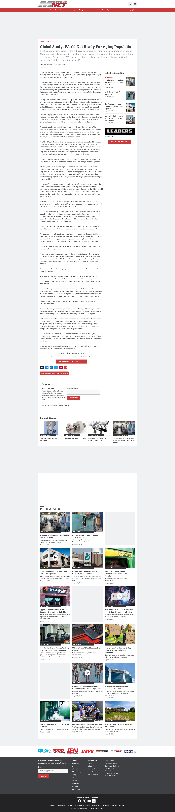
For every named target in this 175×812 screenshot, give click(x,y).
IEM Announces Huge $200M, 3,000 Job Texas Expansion (114, 106)
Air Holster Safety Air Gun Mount (113, 93)
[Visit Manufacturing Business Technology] (130, 751)
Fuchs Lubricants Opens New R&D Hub (87, 724)
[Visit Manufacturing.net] (116, 751)
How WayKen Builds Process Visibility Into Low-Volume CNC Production (54, 649)
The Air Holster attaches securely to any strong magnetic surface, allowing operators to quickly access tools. (86, 540)
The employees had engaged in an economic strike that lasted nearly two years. (119, 656)
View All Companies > (120, 142)
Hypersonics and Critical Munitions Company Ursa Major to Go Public (53, 611)
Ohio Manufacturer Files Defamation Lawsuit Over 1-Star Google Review (119, 611)
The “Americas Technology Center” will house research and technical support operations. (87, 728)
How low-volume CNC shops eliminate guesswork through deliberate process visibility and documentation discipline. (53, 655)
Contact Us (61, 805)
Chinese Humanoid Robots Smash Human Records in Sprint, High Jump (86, 687)
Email (40, 767)
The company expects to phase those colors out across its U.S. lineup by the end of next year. (87, 578)
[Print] (42, 367)
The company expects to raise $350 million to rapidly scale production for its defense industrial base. (55, 617)
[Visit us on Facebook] (79, 801)
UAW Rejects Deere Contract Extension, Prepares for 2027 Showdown (116, 573)
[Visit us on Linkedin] (94, 801)
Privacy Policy (79, 805)
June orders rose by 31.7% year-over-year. (54, 729)
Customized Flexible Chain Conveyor (97, 439)
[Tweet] (56, 367)
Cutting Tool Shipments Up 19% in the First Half (54, 725)
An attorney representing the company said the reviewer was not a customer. (119, 616)
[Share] (46, 367)
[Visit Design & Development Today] (44, 751)
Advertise (70, 805)
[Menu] (135, 4)
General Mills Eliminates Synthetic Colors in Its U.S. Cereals (114, 118)
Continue (74, 398)
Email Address (72, 388)
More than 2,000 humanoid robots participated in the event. (87, 692)
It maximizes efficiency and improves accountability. (84, 654)
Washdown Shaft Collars (75, 438)
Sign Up (44, 776)
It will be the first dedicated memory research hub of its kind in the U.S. (120, 730)
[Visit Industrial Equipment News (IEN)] (72, 751)
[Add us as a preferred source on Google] (65, 367)
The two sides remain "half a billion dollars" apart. (116, 579)
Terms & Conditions (92, 805)
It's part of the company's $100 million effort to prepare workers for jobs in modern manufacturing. (119, 693)
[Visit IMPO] (87, 751)
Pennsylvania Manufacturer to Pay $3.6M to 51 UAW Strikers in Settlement (118, 650)
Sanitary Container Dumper (48, 439)
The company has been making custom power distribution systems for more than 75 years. (55, 577)
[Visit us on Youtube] (89, 801)
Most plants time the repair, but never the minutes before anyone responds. (53, 541)
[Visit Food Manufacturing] (59, 751)
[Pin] (61, 367)
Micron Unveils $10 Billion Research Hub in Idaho (118, 725)
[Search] (130, 4)
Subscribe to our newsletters (71, 361)
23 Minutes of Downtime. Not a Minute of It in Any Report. (114, 82)
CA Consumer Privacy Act (109, 805)
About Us (53, 805)
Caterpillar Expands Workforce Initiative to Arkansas (116, 687)
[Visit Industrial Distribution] (102, 751)
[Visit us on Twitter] (84, 801)
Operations (45, 41)
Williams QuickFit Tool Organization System (86, 649)
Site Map (122, 805)
